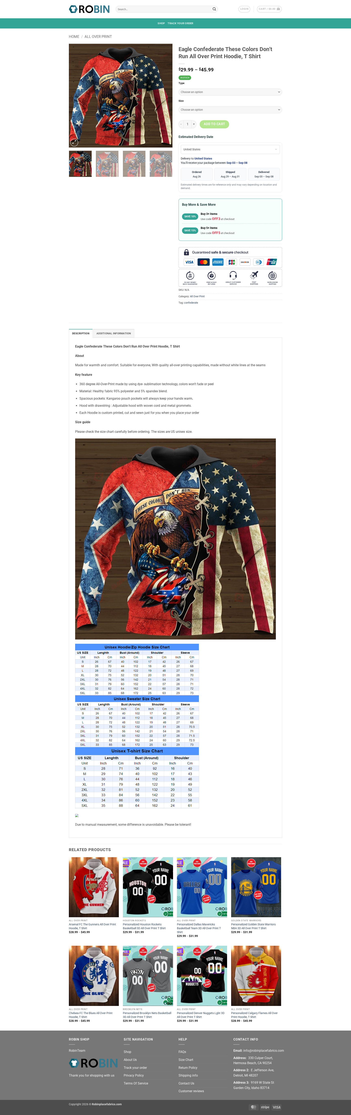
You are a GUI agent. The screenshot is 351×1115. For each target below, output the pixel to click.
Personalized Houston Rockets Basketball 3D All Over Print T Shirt (144, 926)
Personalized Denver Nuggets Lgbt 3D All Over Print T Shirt (200, 1015)
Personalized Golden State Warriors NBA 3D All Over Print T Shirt (253, 926)
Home (74, 36)
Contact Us (186, 1083)
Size (181, 100)
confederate (191, 302)
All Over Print (98, 36)
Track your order (180, 23)
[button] (244, 9)
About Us (130, 1060)
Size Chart (186, 1060)
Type (181, 83)
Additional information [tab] (113, 333)
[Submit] (214, 9)
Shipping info (188, 1075)
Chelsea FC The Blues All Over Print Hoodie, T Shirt (91, 1015)
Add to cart (214, 124)
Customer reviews (191, 1091)
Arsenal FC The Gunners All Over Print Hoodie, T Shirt (92, 926)
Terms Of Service (136, 1083)
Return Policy (188, 1068)
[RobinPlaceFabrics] (89, 9)
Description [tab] (80, 333)
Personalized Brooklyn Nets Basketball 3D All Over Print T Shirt (147, 1015)
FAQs (182, 1052)
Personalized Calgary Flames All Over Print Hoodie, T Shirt (254, 1015)
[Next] (165, 95)
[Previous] (76, 95)
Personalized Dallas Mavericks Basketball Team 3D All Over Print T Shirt (199, 928)
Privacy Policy (134, 1075)
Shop (161, 23)
